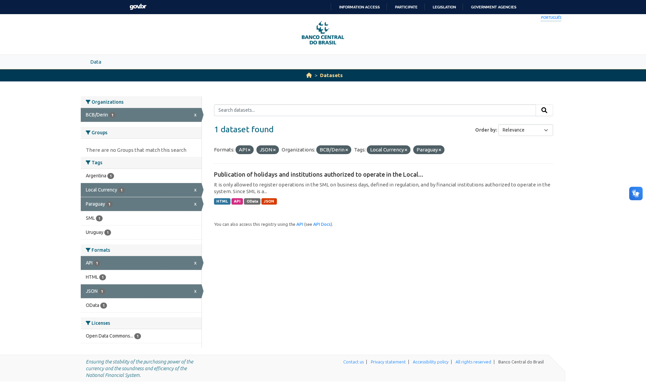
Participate (406, 7)
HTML (222, 201)
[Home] (309, 75)
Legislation (444, 7)
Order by (485, 130)
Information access (359, 7)
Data (95, 62)
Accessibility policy (430, 361)
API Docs (322, 224)
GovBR (138, 7)
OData (252, 201)
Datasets (331, 75)
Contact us (353, 361)
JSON (269, 201)
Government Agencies (493, 7)
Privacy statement (388, 361)
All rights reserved (473, 361)
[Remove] (249, 150)
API (237, 201)
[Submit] (544, 110)
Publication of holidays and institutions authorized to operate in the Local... (318, 174)
